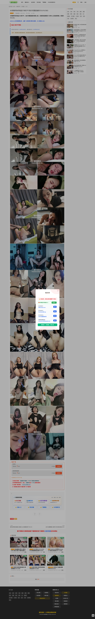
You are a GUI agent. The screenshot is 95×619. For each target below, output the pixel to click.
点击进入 (54, 302)
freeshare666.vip (42, 312)
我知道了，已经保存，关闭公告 (47, 324)
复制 (55, 306)
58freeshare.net (41, 307)
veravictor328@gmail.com (44, 321)
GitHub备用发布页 (42, 316)
